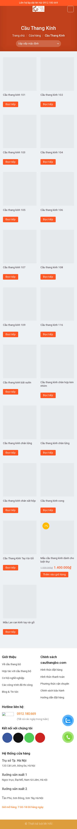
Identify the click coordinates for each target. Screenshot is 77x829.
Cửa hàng (35, 35)
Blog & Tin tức (10, 691)
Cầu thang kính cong (52, 500)
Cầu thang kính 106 (51, 209)
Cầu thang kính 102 (51, 94)
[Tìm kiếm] (70, 9)
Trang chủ (18, 35)
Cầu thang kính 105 (14, 209)
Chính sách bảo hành (52, 690)
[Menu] (5, 11)
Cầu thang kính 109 (14, 324)
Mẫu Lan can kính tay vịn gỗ (19, 622)
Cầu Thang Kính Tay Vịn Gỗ (18, 558)
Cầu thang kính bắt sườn (17, 382)
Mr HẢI (48, 823)
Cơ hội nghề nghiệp (13, 677)
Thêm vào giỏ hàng (54, 574)
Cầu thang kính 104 (51, 152)
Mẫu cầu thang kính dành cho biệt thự (57, 559)
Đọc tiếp (11, 104)
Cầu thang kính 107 (14, 267)
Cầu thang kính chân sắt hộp (19, 500)
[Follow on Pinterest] (40, 738)
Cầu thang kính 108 (51, 267)
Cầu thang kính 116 (51, 324)
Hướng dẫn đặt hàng (52, 697)
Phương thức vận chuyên (54, 683)
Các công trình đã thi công (17, 684)
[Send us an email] (18, 738)
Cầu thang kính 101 (14, 94)
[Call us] (29, 738)
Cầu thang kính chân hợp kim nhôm (57, 384)
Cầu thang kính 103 (14, 152)
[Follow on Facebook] (7, 738)
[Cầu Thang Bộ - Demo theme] (38, 9)
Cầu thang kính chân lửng (17, 443)
